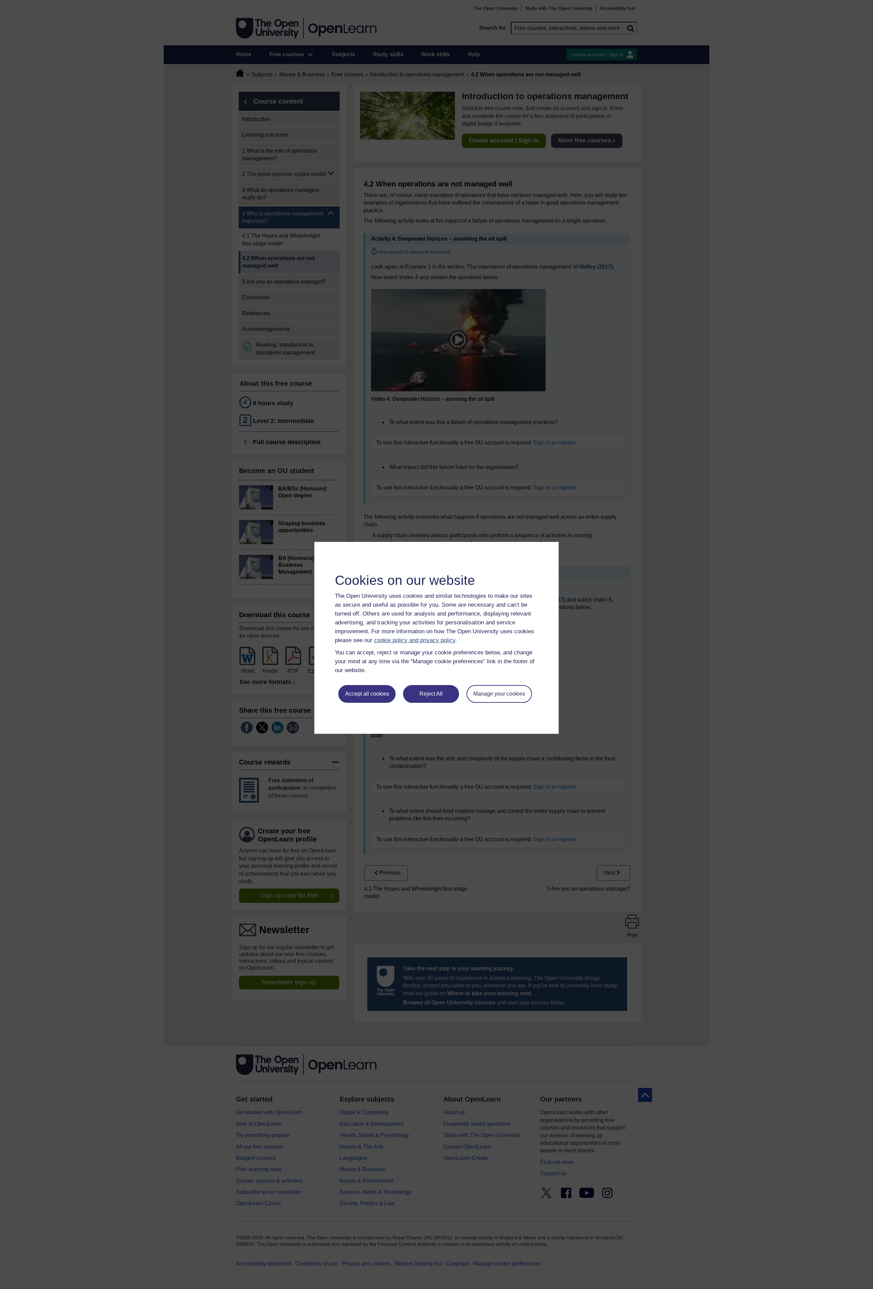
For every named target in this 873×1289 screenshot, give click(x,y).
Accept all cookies (367, 694)
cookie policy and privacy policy (414, 640)
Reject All (431, 694)
